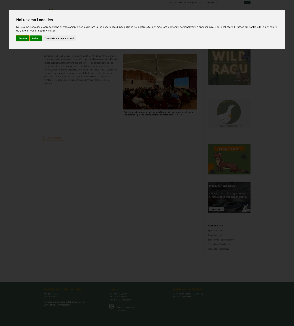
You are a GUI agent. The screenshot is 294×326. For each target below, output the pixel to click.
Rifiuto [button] (35, 38)
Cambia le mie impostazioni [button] (59, 38)
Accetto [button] (23, 38)
